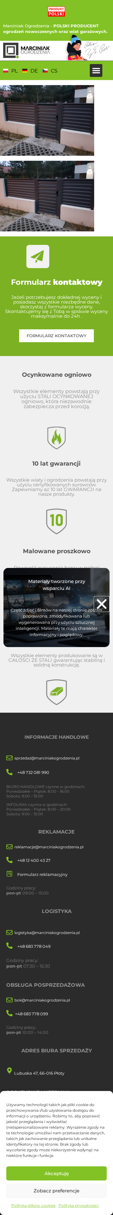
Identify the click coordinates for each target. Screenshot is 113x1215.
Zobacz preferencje (56, 1191)
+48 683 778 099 (31, 1013)
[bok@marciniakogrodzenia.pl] (9, 1000)
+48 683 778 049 (34, 946)
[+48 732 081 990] (9, 772)
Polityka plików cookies (33, 1205)
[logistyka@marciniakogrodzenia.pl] (9, 933)
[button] (96, 70)
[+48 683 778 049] (9, 946)
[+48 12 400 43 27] (9, 860)
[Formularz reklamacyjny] (9, 874)
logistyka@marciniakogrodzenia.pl (47, 932)
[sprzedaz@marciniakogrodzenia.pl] (9, 758)
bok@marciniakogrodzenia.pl (42, 1000)
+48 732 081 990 (33, 772)
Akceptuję (57, 1173)
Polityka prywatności (79, 1205)
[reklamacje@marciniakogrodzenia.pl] (9, 847)
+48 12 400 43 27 (34, 860)
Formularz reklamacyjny (42, 874)
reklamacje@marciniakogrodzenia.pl (48, 847)
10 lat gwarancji (56, 463)
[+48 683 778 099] (9, 1013)
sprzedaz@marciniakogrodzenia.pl (46, 758)
